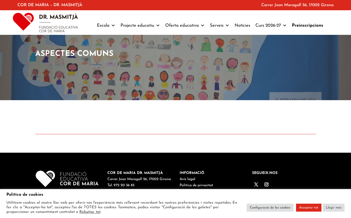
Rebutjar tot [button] (89, 212)
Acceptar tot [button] (308, 207)
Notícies (242, 25)
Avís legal (187, 179)
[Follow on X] (256, 184)
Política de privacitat (196, 185)
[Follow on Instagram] (266, 184)
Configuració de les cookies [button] (270, 207)
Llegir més (333, 207)
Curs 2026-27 (268, 25)
